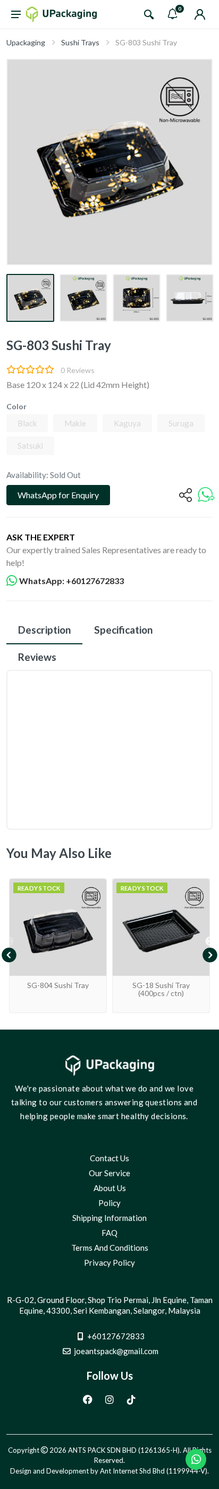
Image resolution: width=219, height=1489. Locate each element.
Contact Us (109, 1158)
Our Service (109, 1173)
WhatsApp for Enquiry (58, 495)
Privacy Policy (109, 1262)
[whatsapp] (206, 495)
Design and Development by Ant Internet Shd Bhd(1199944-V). (109, 1471)
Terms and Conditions (109, 1247)
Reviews (37, 657)
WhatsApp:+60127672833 (71, 581)
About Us (110, 1188)
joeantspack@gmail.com (116, 1351)
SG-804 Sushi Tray (58, 985)
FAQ (109, 1232)
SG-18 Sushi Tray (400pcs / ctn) (161, 989)
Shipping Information (109, 1218)
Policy (109, 1203)
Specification (123, 630)
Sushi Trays (80, 42)
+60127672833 (116, 1336)
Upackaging (25, 42)
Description (44, 630)
